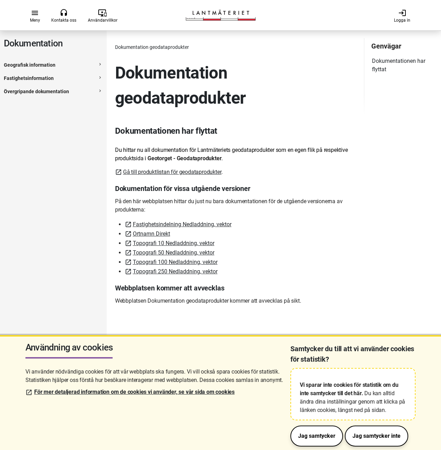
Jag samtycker (316, 436)
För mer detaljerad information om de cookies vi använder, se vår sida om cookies (134, 392)
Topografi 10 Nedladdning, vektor (173, 243)
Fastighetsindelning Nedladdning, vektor (182, 224)
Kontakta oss (63, 16)
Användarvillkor (102, 16)
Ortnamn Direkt (151, 233)
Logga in (402, 16)
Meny (35, 16)
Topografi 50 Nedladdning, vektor (173, 252)
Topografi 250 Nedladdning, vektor (175, 271)
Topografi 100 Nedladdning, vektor (175, 262)
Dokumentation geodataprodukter (152, 47)
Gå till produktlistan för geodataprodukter (172, 172)
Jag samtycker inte (376, 436)
